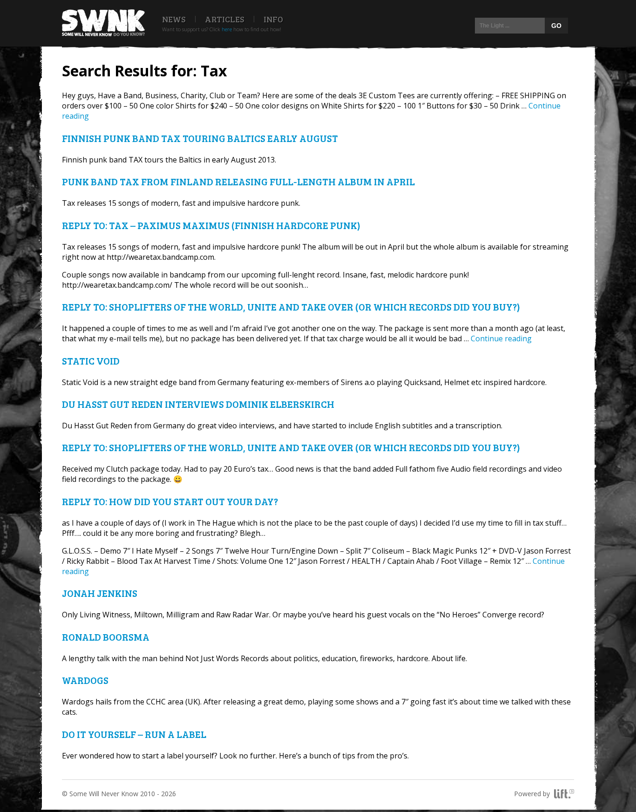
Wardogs (85, 680)
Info (273, 19)
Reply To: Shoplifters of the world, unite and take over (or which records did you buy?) (291, 306)
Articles (224, 19)
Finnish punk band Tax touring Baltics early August (200, 138)
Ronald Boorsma (105, 636)
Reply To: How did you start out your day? (170, 501)
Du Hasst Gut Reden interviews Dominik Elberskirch (198, 404)
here (227, 29)
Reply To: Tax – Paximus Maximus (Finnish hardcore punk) (211, 225)
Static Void (91, 360)
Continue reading (501, 338)
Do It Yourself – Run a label (134, 734)
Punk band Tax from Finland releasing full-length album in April (238, 181)
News (174, 19)
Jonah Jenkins (99, 593)
